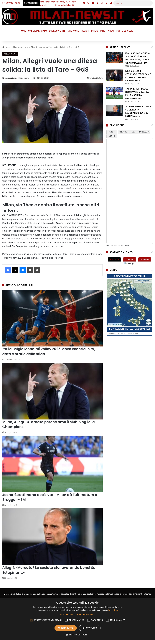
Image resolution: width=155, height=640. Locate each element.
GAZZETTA (114, 259)
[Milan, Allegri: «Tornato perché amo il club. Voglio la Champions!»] (52, 391)
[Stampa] (37, 270)
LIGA (133, 132)
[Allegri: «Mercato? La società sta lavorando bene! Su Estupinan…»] (52, 536)
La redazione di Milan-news (17, 78)
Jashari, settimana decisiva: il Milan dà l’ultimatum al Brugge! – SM (50, 497)
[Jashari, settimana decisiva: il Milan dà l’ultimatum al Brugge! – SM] (52, 464)
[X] (15, 270)
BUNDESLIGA (144, 132)
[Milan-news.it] (77, 16)
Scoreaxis (125, 245)
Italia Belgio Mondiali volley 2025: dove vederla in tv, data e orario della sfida (138, 58)
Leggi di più (113, 610)
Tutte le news (124, 31)
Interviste (73, 31)
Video (110, 31)
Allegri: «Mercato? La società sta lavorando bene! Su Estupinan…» (138, 111)
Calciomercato (37, 31)
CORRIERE (129, 259)
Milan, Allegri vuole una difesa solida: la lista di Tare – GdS (43, 254)
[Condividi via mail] (30, 270)
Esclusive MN (57, 31)
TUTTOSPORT (145, 259)
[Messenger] (23, 270)
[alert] (77, 619)
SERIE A (112, 132)
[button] (77, 614)
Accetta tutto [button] (65, 628)
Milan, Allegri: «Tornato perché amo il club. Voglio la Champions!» (48, 424)
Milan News (10, 54)
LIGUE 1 (112, 136)
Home (23, 31)
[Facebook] (8, 270)
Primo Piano (98, 31)
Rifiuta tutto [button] (89, 628)
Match (85, 31)
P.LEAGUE (123, 132)
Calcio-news (95, 254)
